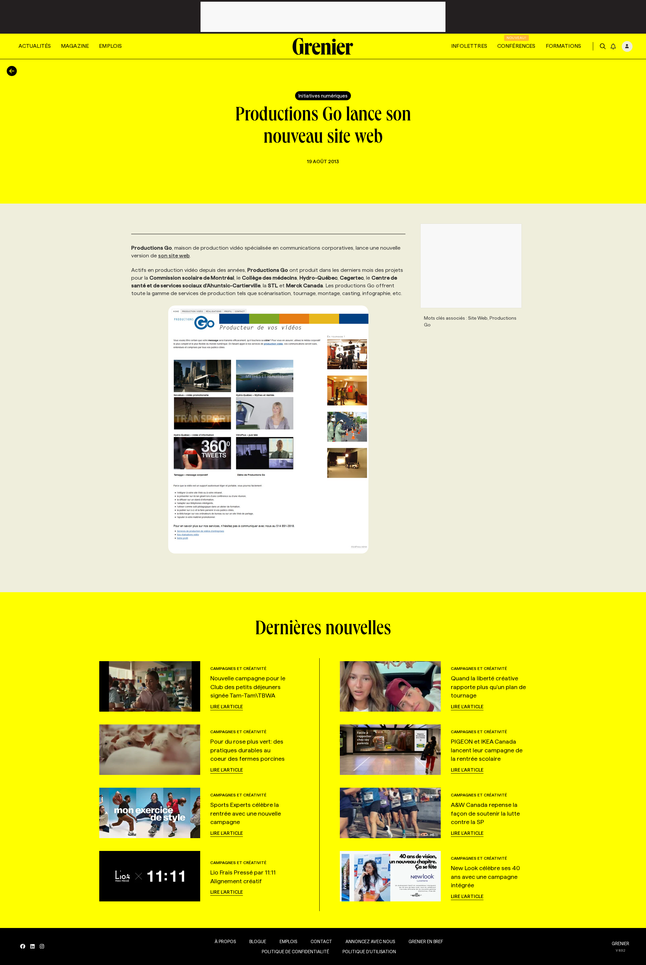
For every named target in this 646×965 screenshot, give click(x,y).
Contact (321, 941)
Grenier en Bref (425, 941)
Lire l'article (226, 706)
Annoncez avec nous (370, 941)
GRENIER (620, 943)
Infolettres (469, 46)
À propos (225, 941)
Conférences (516, 46)
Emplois (110, 46)
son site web (174, 255)
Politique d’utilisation (369, 951)
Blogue (257, 941)
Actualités (35, 46)
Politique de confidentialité (295, 951)
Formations (563, 46)
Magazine (75, 46)
